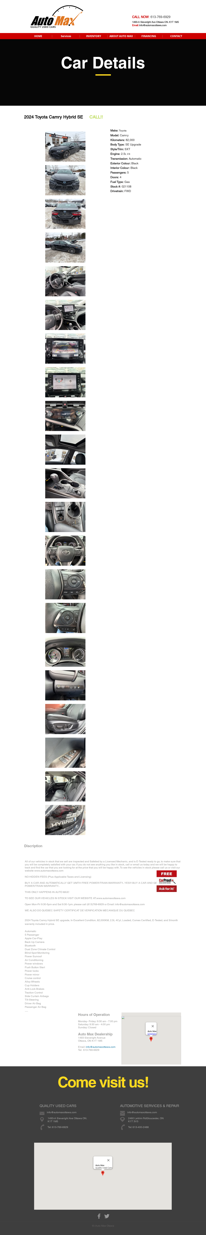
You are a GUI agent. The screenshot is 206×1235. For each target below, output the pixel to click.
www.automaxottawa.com (48, 870)
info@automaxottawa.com (153, 25)
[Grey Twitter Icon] (106, 1216)
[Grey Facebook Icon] (99, 1216)
